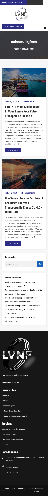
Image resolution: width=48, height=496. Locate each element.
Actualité (5, 395)
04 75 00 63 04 (12, 472)
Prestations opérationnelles (12, 439)
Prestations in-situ (9, 434)
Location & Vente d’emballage (13, 429)
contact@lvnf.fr (12, 467)
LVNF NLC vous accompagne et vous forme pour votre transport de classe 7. (22, 111)
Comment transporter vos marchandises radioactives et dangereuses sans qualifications (23, 309)
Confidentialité (37, 489)
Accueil (17, 49)
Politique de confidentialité (12, 411)
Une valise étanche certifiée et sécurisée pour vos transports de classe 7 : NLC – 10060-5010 (24, 205)
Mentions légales (8, 406)
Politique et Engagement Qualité (14, 416)
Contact (5, 401)
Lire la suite (13, 150)
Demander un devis (11, 26)
